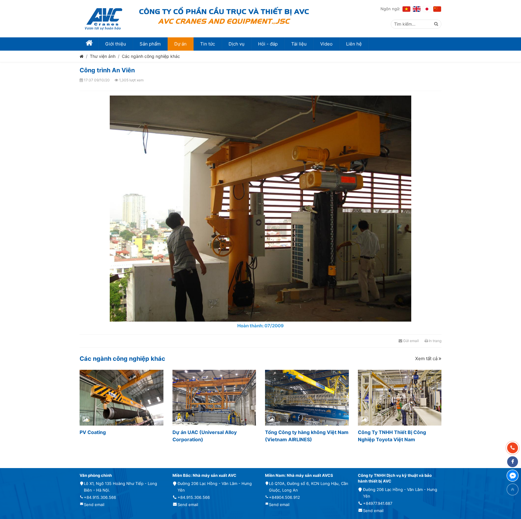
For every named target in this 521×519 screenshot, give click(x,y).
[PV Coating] (121, 398)
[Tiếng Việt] (406, 9)
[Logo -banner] (104, 18)
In (434, 340)
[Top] (512, 489)
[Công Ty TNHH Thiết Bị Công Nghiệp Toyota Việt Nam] (400, 398)
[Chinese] (437, 9)
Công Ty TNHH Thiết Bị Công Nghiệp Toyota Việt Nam (392, 435)
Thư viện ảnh (102, 56)
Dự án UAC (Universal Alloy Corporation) (204, 435)
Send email (94, 504)
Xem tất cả (427, 358)
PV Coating (93, 432)
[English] (416, 9)
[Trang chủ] (82, 56)
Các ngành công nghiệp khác (151, 56)
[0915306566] (512, 447)
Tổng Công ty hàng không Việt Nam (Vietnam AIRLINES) (307, 435)
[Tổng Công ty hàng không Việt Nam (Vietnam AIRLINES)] (307, 398)
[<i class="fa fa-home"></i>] (89, 44)
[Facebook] (512, 461)
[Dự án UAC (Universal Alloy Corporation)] (214, 398)
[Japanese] (427, 9)
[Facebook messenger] (512, 475)
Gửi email (410, 340)
